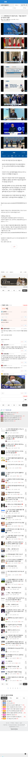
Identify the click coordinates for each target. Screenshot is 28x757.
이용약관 (5, 724)
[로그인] (23, 1)
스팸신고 (11, 272)
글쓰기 (26, 5)
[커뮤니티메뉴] (1, 1)
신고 (7, 272)
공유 (21, 272)
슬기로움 (4, 19)
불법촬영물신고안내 (14, 726)
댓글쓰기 (25, 290)
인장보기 (5, 287)
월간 (17, 698)
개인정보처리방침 (12, 724)
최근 (3, 684)
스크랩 (25, 272)
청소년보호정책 (21, 724)
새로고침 (25, 305)
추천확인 (2, 272)
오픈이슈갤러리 (5, 5)
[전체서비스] (26, 1)
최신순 (10, 305)
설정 (21, 723)
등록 (25, 399)
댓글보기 (25, 405)
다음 (19, 290)
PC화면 (12, 723)
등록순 (7, 305)
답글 (2, 325)
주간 (11, 698)
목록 (3, 290)
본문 (9, 290)
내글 (4, 8)
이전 (14, 290)
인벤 (5, 1)
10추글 (24, 8)
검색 (21, 684)
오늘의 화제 (4, 698)
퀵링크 (17, 723)
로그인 (7, 723)
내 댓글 (14, 8)
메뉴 (2, 287)
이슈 (24, 698)
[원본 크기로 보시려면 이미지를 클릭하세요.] (14, 29)
